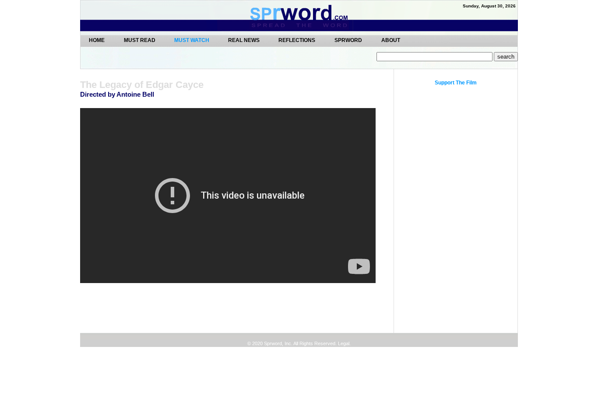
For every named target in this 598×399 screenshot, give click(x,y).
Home (97, 40)
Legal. (344, 343)
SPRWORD (348, 40)
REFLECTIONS (296, 40)
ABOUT (390, 40)
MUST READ (140, 40)
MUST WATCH (192, 40)
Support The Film (456, 83)
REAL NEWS (244, 40)
